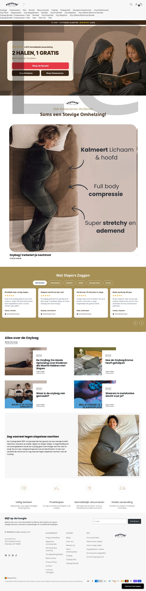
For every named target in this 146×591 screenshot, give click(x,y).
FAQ (50, 18)
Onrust (108, 283)
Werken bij (70, 545)
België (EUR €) (11, 578)
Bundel (32, 10)
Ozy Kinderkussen (101, 10)
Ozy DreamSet (56, 12)
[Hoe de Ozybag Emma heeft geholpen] (95, 361)
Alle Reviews (39, 283)
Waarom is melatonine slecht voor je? (119, 395)
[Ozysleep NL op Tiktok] (16, 555)
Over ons (42, 18)
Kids (24, 10)
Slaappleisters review (95, 549)
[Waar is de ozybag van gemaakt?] (26, 394)
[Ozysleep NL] (12, 4)
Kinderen (69, 283)
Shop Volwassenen (54, 73)
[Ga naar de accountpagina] (135, 4)
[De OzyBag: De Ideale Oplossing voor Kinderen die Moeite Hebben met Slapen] (26, 361)
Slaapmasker (16, 12)
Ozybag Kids (65, 10)
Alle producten (43, 10)
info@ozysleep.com (22, 532)
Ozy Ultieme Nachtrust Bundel (91, 12)
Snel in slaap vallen (94, 545)
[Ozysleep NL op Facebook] (6, 555)
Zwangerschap (94, 283)
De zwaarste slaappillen (96, 553)
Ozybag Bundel (72, 563)
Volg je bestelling (53, 537)
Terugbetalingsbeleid (54, 554)
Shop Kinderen (26, 73)
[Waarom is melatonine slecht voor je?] (95, 394)
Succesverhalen (93, 537)
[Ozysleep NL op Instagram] (9, 555)
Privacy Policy (51, 562)
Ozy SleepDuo (70, 12)
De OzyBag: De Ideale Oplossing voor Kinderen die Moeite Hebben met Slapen (51, 364)
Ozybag (55, 10)
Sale (34, 18)
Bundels (44, 12)
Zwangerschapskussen (82, 10)
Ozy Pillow (4, 12)
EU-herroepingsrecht (95, 557)
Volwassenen (15, 10)
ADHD (81, 283)
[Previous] (135, 323)
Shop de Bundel (40, 65)
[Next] (141, 323)
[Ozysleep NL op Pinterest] (13, 555)
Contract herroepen (133, 586)
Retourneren (51, 558)
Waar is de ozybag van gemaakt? (50, 395)
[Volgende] (24, 4)
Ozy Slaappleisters (31, 12)
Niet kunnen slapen (94, 541)
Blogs (68, 537)
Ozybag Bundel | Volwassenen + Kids (15, 15)
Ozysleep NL (21, 581)
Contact (49, 566)
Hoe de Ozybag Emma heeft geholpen (119, 361)
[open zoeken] (131, 4)
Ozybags (3, 10)
